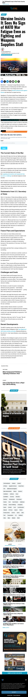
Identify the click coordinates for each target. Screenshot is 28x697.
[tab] (10, 544)
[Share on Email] (13, 81)
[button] (26, 680)
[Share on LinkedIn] (7, 81)
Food (20, 4)
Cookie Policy (10, 695)
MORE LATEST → (6, 627)
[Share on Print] (10, 81)
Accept (14, 692)
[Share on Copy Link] (18, 81)
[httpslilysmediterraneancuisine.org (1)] (14, 541)
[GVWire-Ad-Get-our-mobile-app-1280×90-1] (14, 120)
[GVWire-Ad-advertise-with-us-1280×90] (14, 75)
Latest (4, 453)
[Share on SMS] (16, 81)
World (4, 14)
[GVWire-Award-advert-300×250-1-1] (15, 651)
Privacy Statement (16, 695)
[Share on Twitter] (4, 81)
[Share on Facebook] (2, 81)
